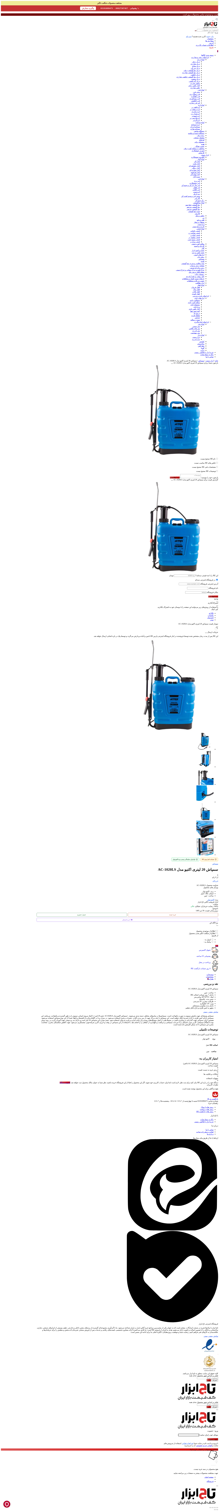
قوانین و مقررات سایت (205, 1132)
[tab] (125, 974)
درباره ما (210, 1134)
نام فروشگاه (213, 588)
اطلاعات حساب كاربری (205, 45)
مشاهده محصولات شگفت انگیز (109, 3)
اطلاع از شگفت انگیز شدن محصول (202, 933)
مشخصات (210, 977)
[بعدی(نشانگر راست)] (215, 1509)
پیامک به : (207, 942)
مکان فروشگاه (212, 592)
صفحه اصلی (209, 1477)
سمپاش (201, 361)
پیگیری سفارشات (207, 1120)
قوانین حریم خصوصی (204, 1445)
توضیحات (210, 975)
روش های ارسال (207, 1107)
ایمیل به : (207, 940)
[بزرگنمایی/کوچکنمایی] (217, 1507)
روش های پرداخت (207, 1109)
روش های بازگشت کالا (205, 1112)
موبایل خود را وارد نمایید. (209, 1435)
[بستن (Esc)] (210, 1507)
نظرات (210, 979)
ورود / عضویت (212, 1439)
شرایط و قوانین (187, 1443)
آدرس (211, 43)
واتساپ (211, 615)
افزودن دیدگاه (65, 1083)
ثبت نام (189, 36)
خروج (211, 47)
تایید (208, 1380)
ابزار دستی (209, 361)
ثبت (216, 946)
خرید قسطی (126, 920)
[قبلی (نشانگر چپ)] (217, 1509)
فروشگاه (210, 1481)
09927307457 (122, 8)
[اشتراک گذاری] (213, 1507)
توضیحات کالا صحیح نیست (206, 471)
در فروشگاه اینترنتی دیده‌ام (205, 580)
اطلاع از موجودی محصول (205, 931)
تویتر (212, 620)
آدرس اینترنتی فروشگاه (209, 584)
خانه (216, 361)
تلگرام (211, 613)
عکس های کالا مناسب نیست (205, 463)
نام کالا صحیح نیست (208, 459)
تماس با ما (210, 1130)
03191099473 (107, 8)
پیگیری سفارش (88, 8)
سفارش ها (209, 41)
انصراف (214, 1380)
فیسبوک (210, 618)
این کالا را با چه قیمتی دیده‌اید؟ (207, 575)
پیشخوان (210, 39)
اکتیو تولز (210, 900)
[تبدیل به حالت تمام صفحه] (215, 1507)
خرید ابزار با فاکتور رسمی (204, 1122)
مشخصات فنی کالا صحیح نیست (204, 467)
